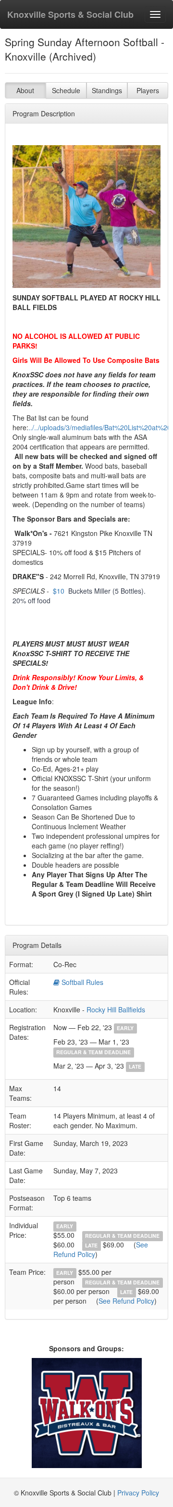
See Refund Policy (126, 1301)
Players (147, 90)
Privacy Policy (138, 1492)
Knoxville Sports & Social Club (70, 14)
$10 (58, 591)
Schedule (66, 90)
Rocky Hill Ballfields (115, 1009)
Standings (107, 90)
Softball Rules (81, 982)
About (25, 90)
